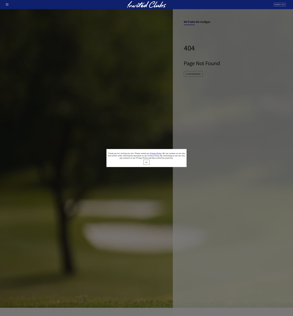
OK (146, 162)
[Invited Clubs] (146, 4)
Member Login (280, 4)
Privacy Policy (156, 153)
